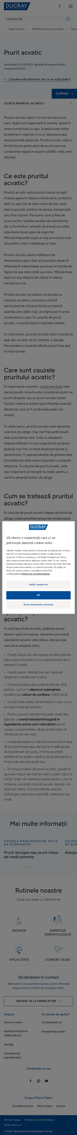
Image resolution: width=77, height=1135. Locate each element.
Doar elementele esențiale (38, 604)
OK (38, 595)
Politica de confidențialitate (36, 574)
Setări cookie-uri (38, 584)
